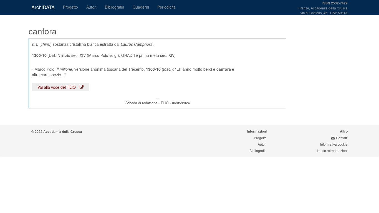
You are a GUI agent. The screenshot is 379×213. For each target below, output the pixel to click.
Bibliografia (114, 7)
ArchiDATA (43, 7)
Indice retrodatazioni (332, 150)
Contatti (342, 137)
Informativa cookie (334, 144)
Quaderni (141, 7)
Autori (91, 7)
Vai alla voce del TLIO (57, 87)
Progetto (70, 7)
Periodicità (166, 7)
